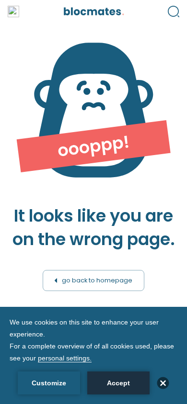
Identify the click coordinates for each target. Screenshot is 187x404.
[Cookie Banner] (93, 355)
